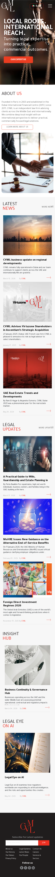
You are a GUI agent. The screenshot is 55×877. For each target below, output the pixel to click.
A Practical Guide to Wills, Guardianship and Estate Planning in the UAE (25, 481)
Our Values (10, 855)
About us (9, 849)
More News (47, 207)
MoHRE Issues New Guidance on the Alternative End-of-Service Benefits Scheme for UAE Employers (26, 543)
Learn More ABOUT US (17, 127)
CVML (23, 279)
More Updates (46, 428)
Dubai (38, 6)
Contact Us (37, 849)
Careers (36, 852)
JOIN (43, 843)
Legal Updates (25, 849)
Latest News (24, 852)
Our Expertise (18, 60)
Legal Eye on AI (14, 777)
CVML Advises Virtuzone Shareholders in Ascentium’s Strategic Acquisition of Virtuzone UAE (27, 330)
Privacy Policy (11, 859)
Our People (23, 855)
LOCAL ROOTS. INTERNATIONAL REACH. (28, 28)
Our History (10, 852)
